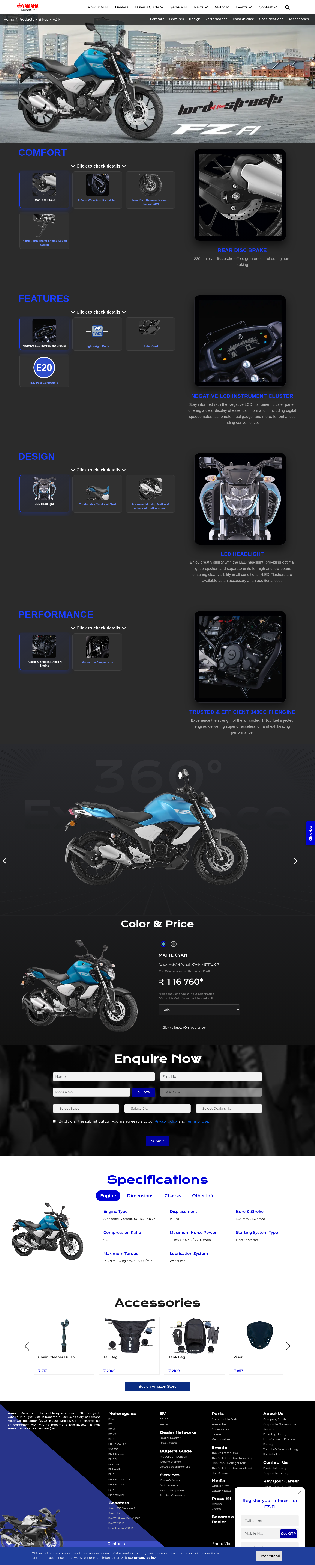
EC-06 (164, 1419)
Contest (266, 7)
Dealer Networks (178, 1432)
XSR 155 (113, 1449)
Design (194, 19)
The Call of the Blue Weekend (232, 1468)
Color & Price (243, 19)
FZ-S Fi (112, 1459)
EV (163, 1413)
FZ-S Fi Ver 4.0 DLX (120, 1479)
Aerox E (165, 1424)
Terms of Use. (197, 1121)
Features (176, 19)
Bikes (43, 19)
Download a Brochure (175, 1466)
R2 (110, 1424)
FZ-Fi (111, 1474)
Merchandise (221, 1439)
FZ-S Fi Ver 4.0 (117, 1484)
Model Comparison (173, 1456)
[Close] (300, 1492)
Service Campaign (173, 1495)
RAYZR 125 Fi (116, 1523)
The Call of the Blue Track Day (232, 1458)
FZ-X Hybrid (116, 1494)
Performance (217, 19)
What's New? (220, 1486)
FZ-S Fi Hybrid (117, 1454)
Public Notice (272, 1454)
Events (242, 7)
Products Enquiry (274, 1468)
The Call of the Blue (225, 1453)
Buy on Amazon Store (158, 1386)
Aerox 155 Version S (121, 1508)
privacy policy (145, 1558)
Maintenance (169, 1485)
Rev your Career (281, 1481)
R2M (111, 1419)
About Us (273, 1413)
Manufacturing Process (279, 1439)
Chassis (173, 1195)
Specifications (271, 19)
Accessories (299, 19)
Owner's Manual (171, 1480)
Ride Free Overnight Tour (229, 1463)
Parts (199, 7)
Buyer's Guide (147, 7)
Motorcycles (122, 1413)
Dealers (121, 7)
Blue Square (168, 1443)
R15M (111, 1429)
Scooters (118, 1503)
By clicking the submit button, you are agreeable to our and (134, 1121)
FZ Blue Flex (116, 1469)
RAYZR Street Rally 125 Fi (124, 1518)
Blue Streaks (220, 1473)
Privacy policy (166, 1121)
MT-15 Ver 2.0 (117, 1444)
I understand (269, 1556)
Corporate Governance (279, 1424)
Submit (157, 1141)
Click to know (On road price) (184, 1027)
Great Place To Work (277, 1487)
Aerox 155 (115, 1513)
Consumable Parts (225, 1419)
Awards (268, 1429)
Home (8, 19)
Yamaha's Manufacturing (280, 1449)
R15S (111, 1439)
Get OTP (144, 1092)
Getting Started (170, 1462)
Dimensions (140, 1195)
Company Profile (275, 1419)
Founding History (274, 1434)
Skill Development (172, 1490)
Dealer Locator (170, 1438)
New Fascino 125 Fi (120, 1528)
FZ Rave (113, 1464)
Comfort (157, 19)
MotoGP (222, 7)
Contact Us (275, 1462)
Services (170, 1475)
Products (96, 7)
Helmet (217, 1434)
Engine (108, 1195)
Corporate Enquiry (276, 1473)
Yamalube (219, 1424)
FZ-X (111, 1489)
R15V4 (112, 1434)
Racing (268, 1444)
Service (176, 7)
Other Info (203, 1195)
